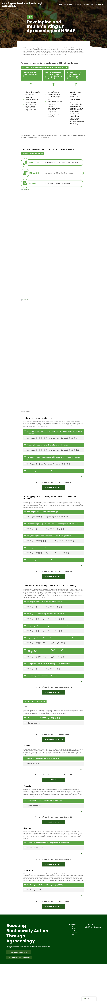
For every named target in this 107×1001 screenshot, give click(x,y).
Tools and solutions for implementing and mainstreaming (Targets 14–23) (75, 75)
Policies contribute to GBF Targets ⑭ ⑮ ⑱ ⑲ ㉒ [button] (43, 718)
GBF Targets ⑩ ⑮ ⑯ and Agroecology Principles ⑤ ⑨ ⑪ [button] (46, 643)
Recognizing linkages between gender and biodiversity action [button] (48, 626)
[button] (53, 487)
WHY (73, 927)
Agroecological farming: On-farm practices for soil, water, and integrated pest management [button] (54, 432)
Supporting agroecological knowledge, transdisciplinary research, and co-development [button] (53, 651)
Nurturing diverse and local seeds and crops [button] (42, 512)
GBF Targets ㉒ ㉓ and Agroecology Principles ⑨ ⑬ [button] (44, 631)
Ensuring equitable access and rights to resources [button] (44, 602)
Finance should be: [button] (33, 763)
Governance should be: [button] (35, 848)
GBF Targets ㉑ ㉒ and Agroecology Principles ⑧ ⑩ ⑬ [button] (45, 619)
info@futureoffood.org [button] (93, 927)
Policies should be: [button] (33, 723)
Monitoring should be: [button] (34, 890)
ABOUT (74, 934)
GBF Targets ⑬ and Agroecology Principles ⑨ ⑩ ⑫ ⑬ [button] (45, 529)
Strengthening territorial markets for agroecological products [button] (49, 536)
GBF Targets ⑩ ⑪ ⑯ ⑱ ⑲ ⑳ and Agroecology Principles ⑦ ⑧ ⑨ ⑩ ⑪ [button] (50, 541)
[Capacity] (52, 187)
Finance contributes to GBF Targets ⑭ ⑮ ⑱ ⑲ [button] (43, 758)
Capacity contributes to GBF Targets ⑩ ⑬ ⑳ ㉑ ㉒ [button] (44, 801)
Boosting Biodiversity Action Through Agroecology (22, 4)
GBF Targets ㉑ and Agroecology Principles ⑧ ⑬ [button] (43, 669)
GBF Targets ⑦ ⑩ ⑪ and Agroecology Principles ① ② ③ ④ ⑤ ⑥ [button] (48, 464)
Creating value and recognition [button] (38, 548)
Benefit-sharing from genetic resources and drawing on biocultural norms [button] (53, 524)
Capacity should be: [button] (34, 806)
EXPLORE (74, 932)
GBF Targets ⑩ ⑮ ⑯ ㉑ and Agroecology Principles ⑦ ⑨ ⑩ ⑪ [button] (48, 553)
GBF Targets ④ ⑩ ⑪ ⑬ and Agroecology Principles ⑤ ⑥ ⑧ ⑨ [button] (48, 517)
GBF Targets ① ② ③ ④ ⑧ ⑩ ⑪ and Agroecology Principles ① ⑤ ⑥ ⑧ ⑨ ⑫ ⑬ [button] (53, 450)
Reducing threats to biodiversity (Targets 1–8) (31, 74)
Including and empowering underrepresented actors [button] (45, 614)
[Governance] (52, 189)
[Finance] (52, 177)
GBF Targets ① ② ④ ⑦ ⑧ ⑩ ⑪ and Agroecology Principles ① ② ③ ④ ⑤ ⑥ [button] (52, 438)
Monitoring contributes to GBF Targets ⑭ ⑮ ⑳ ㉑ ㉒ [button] (45, 885)
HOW (73, 931)
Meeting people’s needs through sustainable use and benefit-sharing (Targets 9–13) (53, 75)
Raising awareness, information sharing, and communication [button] (48, 664)
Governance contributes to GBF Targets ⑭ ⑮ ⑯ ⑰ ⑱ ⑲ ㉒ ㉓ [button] (48, 843)
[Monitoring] (52, 299)
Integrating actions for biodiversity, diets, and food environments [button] (50, 638)
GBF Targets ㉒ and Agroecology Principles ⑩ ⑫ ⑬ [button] (44, 607)
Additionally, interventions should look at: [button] (42, 471)
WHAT (74, 929)
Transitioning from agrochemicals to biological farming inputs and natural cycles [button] (53, 458)
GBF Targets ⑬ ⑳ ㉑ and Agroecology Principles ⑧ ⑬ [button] (45, 657)
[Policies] (52, 167)
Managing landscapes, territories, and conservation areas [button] (47, 445)
